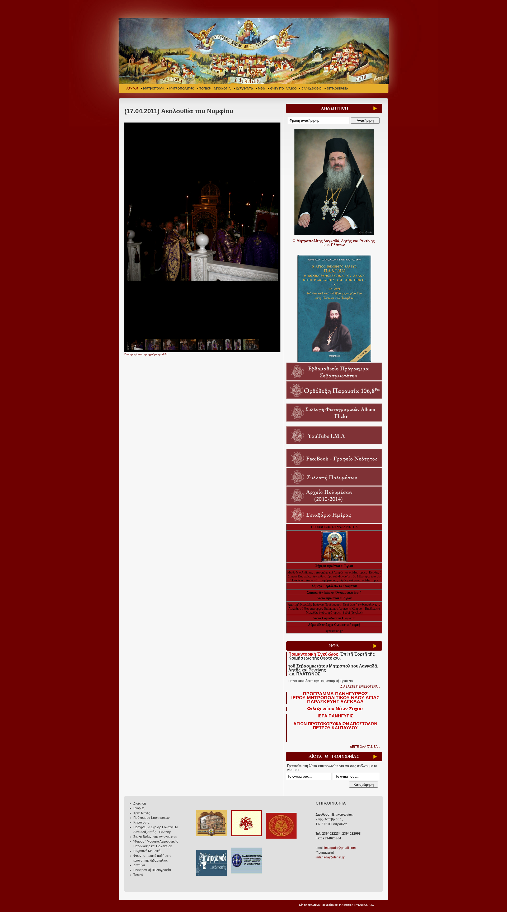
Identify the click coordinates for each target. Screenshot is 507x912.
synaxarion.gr (334, 631)
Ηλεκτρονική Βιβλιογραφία (152, 870)
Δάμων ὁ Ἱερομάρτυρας (321, 580)
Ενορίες (138, 808)
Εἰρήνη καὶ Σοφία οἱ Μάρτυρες (358, 580)
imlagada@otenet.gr (330, 857)
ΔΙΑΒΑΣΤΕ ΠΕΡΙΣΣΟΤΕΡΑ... (360, 686)
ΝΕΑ (261, 88)
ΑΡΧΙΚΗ (132, 88)
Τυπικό (138, 875)
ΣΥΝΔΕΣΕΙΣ (312, 88)
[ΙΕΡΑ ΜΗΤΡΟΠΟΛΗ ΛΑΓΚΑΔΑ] (254, 51)
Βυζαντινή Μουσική (147, 851)
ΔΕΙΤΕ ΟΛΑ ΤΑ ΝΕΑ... (365, 747)
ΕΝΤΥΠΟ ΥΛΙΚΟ (283, 88)
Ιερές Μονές (141, 813)
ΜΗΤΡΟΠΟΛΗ (153, 88)
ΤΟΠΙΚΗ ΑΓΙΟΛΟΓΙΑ (215, 88)
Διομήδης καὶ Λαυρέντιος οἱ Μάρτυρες (341, 572)
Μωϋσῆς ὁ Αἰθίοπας (300, 572)
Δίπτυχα (139, 865)
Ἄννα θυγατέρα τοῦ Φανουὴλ (331, 576)
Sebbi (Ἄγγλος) (353, 612)
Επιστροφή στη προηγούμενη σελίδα (146, 354)
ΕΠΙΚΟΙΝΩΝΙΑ (337, 88)
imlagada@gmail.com (340, 848)
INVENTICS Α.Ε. (364, 904)
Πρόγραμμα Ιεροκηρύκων (151, 818)
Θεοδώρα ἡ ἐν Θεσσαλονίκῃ (360, 605)
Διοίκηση (139, 803)
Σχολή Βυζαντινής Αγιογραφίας (155, 837)
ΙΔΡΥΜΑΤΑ (244, 88)
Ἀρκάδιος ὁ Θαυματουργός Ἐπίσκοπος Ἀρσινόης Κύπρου (325, 608)
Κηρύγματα (141, 822)
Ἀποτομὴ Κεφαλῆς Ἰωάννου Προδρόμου (314, 605)
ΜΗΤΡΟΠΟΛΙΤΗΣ (181, 88)
